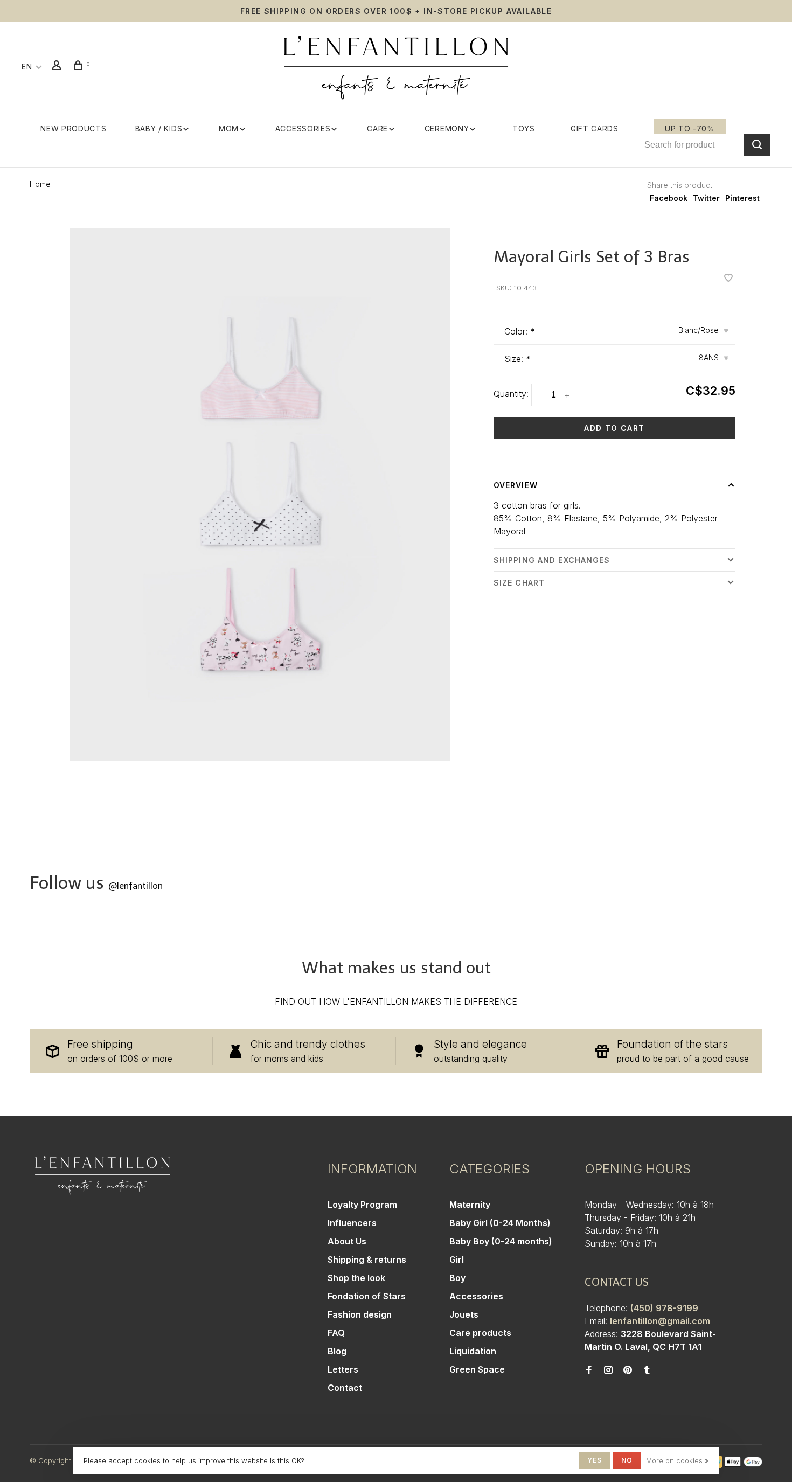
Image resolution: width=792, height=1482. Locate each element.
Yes (594, 1460)
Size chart (519, 582)
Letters (343, 1369)
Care (377, 128)
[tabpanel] (260, 494)
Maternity (469, 1204)
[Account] (58, 66)
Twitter (706, 198)
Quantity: (511, 393)
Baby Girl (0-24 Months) (500, 1222)
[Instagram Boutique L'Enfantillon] (608, 1370)
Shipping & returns (367, 1259)
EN (27, 66)
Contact (345, 1387)
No (627, 1460)
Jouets (463, 1314)
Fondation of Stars (367, 1296)
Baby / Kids (159, 128)
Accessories (303, 128)
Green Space (477, 1369)
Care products (480, 1332)
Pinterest (742, 198)
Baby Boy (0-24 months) (500, 1241)
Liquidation (472, 1351)
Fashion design (360, 1314)
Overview (516, 485)
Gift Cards (595, 128)
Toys (523, 128)
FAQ (336, 1332)
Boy (457, 1277)
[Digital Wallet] (743, 1464)
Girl (456, 1259)
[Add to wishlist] (728, 278)
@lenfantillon (135, 886)
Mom (229, 128)
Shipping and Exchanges (552, 560)
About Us (347, 1241)
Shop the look (356, 1277)
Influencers (352, 1222)
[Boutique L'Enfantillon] (102, 1175)
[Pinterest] (627, 1370)
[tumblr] (647, 1370)
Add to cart (614, 428)
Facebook (668, 198)
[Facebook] (589, 1370)
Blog (337, 1351)
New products (73, 128)
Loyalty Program (362, 1204)
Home (40, 184)
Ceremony (447, 128)
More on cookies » (677, 1460)
